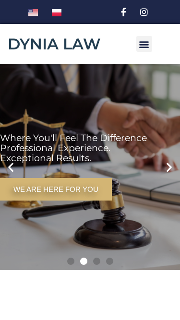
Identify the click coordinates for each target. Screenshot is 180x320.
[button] (144, 44)
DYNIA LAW (54, 44)
